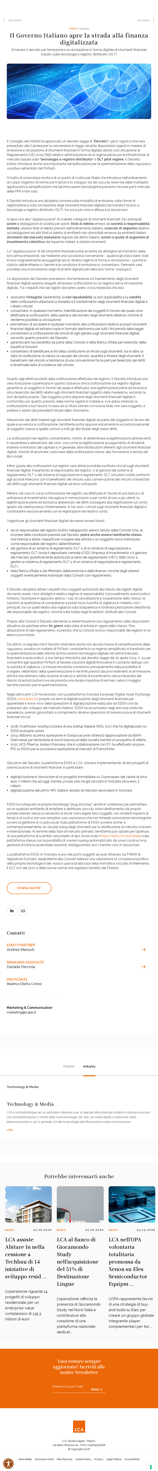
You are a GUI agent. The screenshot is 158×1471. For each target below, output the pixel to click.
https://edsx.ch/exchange (120, 836)
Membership (64, 1459)
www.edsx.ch (27, 699)
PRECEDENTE (15, 20)
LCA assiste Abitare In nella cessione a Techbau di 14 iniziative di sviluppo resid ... (26, 1258)
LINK (10, 1130)
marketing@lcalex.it (21, 1012)
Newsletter (25, 1459)
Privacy (98, 1459)
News (10, 1230)
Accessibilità (131, 1459)
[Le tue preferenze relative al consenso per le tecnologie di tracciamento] (151, 1467)
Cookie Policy (83, 1459)
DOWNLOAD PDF (29, 888)
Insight (73, 28)
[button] (8, 1463)
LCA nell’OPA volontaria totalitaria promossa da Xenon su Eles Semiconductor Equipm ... (128, 1261)
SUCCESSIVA (143, 20)
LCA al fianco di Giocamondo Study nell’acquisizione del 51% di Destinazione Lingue (78, 1261)
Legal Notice (113, 1459)
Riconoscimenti (44, 1459)
